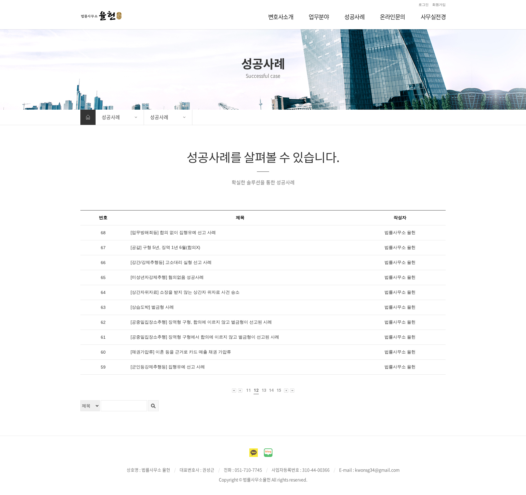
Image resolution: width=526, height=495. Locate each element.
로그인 (424, 4)
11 (248, 390)
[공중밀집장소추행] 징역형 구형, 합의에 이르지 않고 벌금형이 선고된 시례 (201, 322)
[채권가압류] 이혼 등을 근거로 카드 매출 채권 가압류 (181, 351)
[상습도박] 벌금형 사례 (152, 307)
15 (278, 390)
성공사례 (111, 117)
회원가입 (439, 4)
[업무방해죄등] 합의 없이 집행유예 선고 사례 (173, 232)
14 (271, 390)
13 (263, 390)
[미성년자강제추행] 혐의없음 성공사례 (167, 277)
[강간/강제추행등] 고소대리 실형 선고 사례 (171, 262)
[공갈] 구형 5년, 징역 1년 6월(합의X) (165, 247)
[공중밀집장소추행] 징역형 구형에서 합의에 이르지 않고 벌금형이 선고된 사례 (205, 336)
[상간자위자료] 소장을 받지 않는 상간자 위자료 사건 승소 (185, 292)
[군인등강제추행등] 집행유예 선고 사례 (168, 366)
